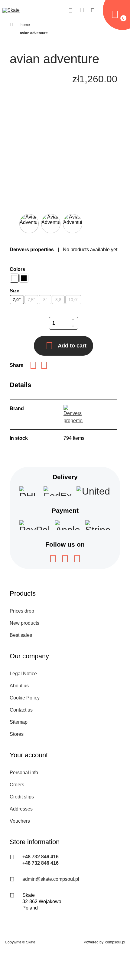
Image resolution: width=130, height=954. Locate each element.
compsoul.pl (115, 942)
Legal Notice (23, 673)
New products (24, 623)
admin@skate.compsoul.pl (50, 879)
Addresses (21, 808)
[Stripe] (98, 525)
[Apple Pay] (67, 525)
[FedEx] (58, 491)
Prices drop (22, 611)
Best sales (21, 635)
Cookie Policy (25, 697)
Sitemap (19, 722)
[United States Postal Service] (93, 491)
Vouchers (20, 821)
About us (19, 685)
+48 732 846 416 (40, 856)
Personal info (24, 772)
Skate (30, 942)
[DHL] (29, 491)
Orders (17, 784)
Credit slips (22, 796)
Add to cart (72, 346)
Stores (17, 734)
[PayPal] (34, 525)
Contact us (21, 709)
